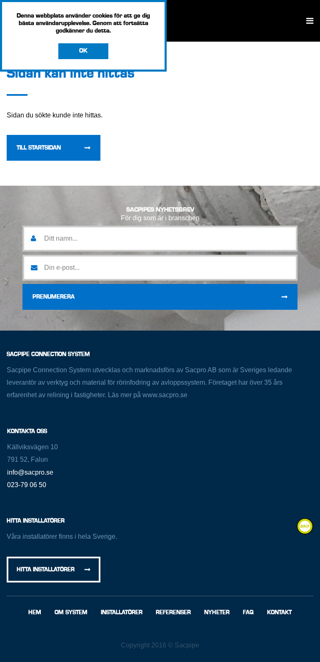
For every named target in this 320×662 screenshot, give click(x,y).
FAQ (248, 612)
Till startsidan (39, 148)
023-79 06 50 (26, 484)
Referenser (173, 612)
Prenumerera (53, 297)
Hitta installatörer (46, 569)
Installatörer (121, 612)
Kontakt (279, 612)
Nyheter (217, 612)
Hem (34, 612)
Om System (71, 612)
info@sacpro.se (30, 472)
